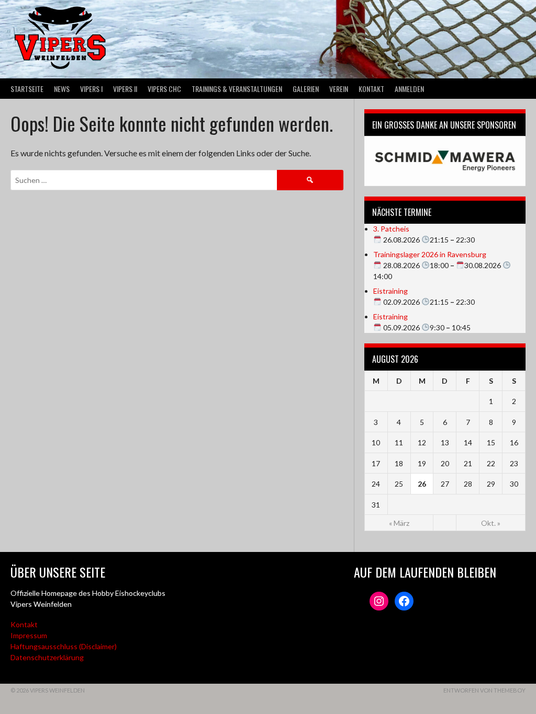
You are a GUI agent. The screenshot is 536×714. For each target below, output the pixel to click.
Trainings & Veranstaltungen (237, 88)
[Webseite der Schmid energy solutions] (445, 161)
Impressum (28, 635)
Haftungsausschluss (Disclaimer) (63, 646)
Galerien (306, 88)
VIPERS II (125, 88)
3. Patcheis (391, 228)
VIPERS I (91, 88)
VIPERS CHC (164, 88)
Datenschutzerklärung (47, 657)
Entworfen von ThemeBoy (484, 690)
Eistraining (390, 290)
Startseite (26, 88)
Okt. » (490, 523)
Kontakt (371, 88)
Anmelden (409, 88)
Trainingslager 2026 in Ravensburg (429, 254)
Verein (338, 88)
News (62, 88)
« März (399, 523)
